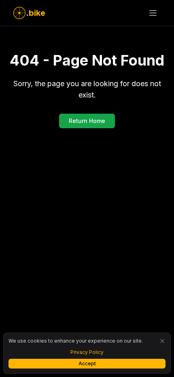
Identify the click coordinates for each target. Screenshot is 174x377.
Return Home (87, 120)
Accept (87, 363)
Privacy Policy (87, 352)
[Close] (162, 341)
